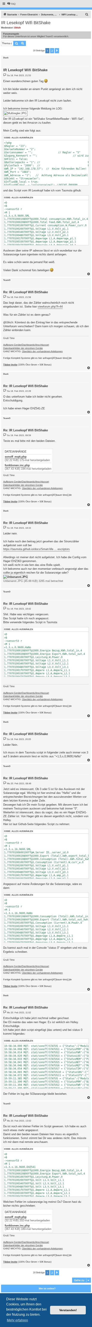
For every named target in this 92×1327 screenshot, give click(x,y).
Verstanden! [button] (68, 1310)
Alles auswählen (22, 137)
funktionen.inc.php (17, 465)
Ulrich (17, 27)
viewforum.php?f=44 (50, 306)
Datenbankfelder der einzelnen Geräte (23, 348)
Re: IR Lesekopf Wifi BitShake (25, 292)
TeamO (6, 280)
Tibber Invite (10, 364)
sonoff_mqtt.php (16, 456)
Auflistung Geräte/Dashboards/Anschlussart (26, 344)
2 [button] (52, 51)
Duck (6, 57)
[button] (57, 50)
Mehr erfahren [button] (17, 1320)
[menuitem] (11, 3)
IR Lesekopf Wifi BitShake (25, 22)
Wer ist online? (47, 1288)
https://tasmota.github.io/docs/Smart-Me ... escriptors (36, 549)
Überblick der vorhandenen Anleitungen (42, 351)
